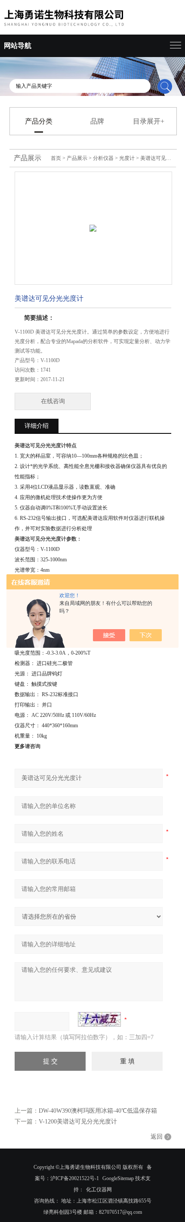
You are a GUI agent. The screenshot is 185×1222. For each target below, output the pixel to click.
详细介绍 (37, 426)
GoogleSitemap (118, 1178)
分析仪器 (103, 158)
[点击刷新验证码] (99, 1019)
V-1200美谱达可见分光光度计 (78, 1121)
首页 (56, 158)
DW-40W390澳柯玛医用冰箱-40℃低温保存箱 (98, 1110)
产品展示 (77, 158)
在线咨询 (53, 401)
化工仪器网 (99, 1190)
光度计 (127, 158)
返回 (157, 1136)
